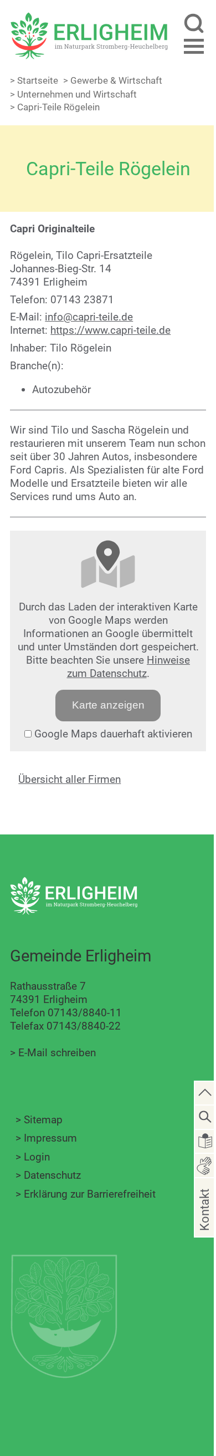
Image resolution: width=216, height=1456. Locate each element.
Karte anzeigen (108, 705)
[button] (193, 46)
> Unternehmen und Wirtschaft (73, 94)
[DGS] (205, 1164)
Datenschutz (52, 1175)
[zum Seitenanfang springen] (205, 1092)
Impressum (50, 1138)
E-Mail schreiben (57, 1052)
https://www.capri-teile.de (110, 330)
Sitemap (43, 1119)
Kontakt (204, 1225)
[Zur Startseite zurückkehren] (88, 18)
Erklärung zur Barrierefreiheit (90, 1194)
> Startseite (34, 80)
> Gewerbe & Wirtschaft (112, 80)
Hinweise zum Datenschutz (129, 667)
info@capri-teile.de (89, 316)
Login (37, 1156)
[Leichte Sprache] (205, 1140)
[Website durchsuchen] (193, 25)
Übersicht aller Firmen (69, 779)
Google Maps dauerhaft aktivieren (112, 733)
